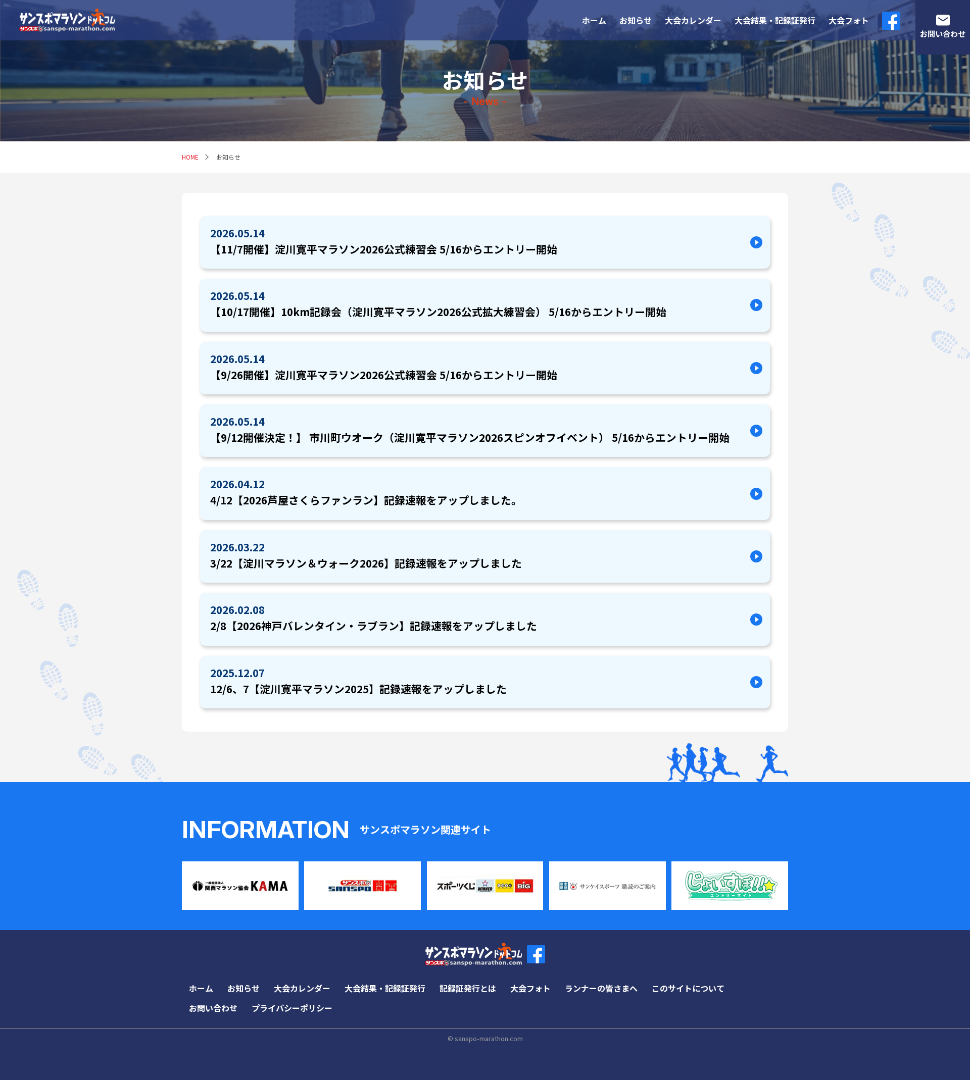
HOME (190, 156)
